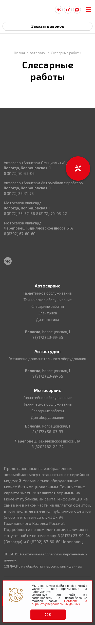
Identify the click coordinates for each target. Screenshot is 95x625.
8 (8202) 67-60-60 (19, 233)
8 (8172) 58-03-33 (47, 431)
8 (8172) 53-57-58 (19, 213)
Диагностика (47, 319)
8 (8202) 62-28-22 (47, 446)
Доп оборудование (47, 417)
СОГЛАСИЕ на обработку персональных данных (43, 566)
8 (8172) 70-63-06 (19, 173)
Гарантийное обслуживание (47, 293)
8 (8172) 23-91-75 (19, 193)
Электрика (47, 313)
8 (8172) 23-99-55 (47, 337)
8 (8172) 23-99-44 (73, 535)
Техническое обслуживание (47, 300)
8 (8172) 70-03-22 (51, 213)
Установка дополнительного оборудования (47, 359)
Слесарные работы (47, 306)
